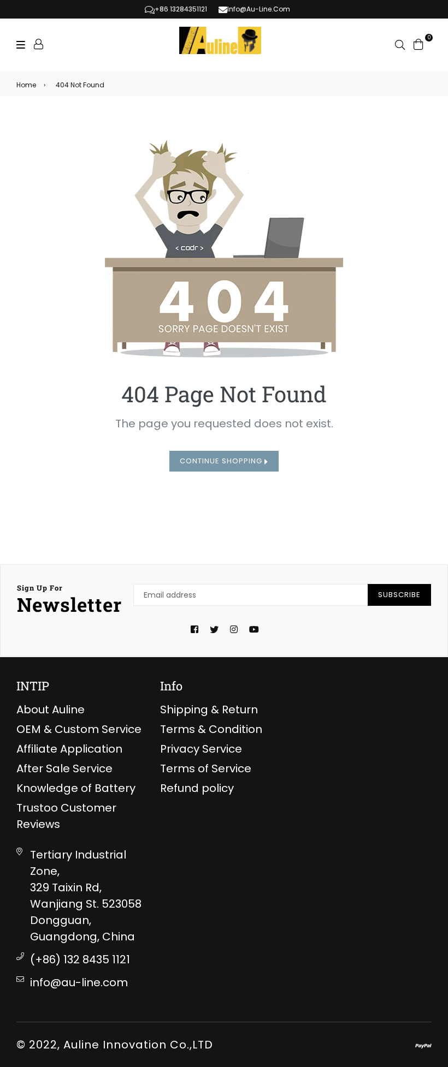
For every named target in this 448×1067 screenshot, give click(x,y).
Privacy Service (201, 748)
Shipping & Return (209, 709)
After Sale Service (64, 768)
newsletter (69, 600)
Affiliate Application (69, 748)
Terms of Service (205, 768)
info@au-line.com (79, 982)
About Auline (50, 709)
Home (26, 85)
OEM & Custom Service (79, 729)
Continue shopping (222, 461)
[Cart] (418, 43)
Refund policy (197, 788)
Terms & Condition (211, 729)
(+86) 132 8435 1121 (80, 959)
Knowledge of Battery (75, 788)
